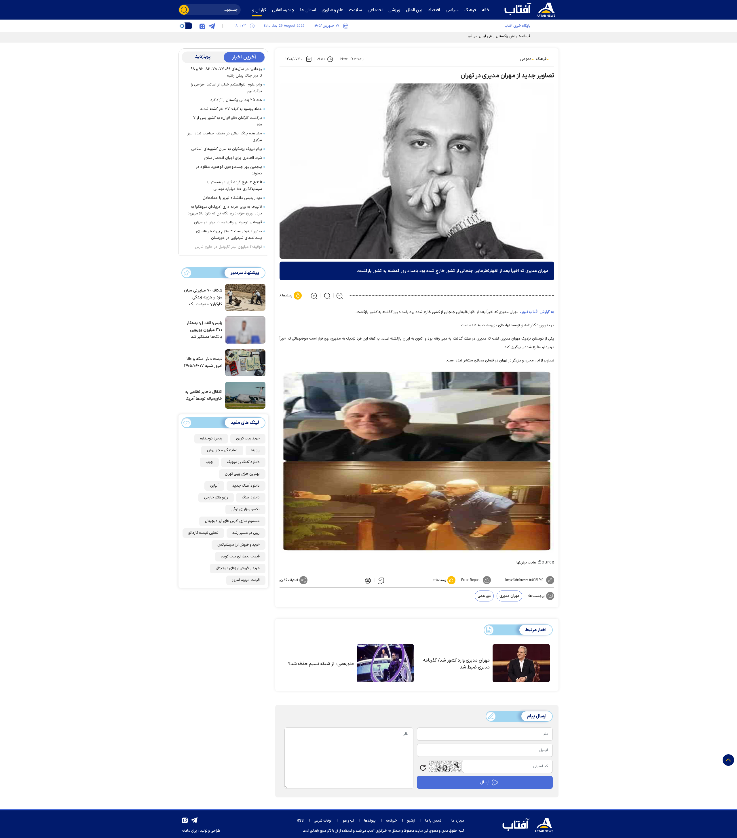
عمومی (525, 59)
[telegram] (211, 26)
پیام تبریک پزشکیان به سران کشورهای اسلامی (226, 149)
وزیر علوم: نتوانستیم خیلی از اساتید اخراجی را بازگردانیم (226, 88)
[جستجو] (184, 10)
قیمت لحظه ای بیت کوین (240, 556)
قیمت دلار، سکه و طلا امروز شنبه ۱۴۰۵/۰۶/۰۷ (203, 362)
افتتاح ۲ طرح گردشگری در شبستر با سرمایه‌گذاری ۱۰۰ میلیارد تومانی (234, 186)
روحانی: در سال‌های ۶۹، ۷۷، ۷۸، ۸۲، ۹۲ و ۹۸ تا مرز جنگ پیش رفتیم (226, 72)
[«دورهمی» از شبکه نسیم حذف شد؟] (385, 663)
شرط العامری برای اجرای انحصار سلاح (233, 158)
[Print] (367, 580)
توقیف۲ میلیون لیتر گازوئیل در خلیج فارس (228, 247)
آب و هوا (348, 821)
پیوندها (370, 821)
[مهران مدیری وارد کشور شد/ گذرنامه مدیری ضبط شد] (521, 663)
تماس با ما (433, 821)
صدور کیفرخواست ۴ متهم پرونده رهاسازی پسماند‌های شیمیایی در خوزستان (229, 234)
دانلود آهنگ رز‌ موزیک (243, 462)
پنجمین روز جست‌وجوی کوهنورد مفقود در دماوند (229, 170)
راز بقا (255, 450)
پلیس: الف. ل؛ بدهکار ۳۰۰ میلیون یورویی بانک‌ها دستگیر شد (204, 330)
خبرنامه (391, 821)
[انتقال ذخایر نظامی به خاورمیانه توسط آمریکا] (243, 395)
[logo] (531, 9)
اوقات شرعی (323, 821)
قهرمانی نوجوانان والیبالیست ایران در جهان (228, 222)
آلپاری (214, 486)
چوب (209, 462)
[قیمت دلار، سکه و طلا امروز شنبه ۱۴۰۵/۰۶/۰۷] (243, 362)
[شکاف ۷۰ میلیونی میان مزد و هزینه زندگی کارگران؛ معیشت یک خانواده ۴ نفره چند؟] (243, 297)
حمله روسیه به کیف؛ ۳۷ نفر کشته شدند (231, 109)
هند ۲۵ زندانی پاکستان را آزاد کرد (236, 100)
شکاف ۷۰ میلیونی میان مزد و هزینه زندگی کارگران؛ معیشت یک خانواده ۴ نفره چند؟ (203, 297)
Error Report (470, 580)
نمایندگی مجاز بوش (222, 450)
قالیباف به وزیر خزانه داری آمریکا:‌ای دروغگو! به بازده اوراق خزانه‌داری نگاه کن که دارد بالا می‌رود (225, 210)
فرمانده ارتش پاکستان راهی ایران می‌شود (498, 36)
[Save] (380, 580)
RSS (300, 821)
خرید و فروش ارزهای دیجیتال (238, 568)
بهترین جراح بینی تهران (242, 474)
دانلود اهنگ (251, 497)
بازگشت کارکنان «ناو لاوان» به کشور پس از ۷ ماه (227, 121)
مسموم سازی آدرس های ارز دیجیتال (232, 521)
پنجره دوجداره (211, 438)
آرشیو (411, 821)
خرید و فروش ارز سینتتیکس (238, 545)
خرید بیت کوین (248, 438)
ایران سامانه (189, 830)
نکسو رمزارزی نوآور (245, 509)
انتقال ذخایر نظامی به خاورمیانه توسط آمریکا (203, 395)
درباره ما (457, 821)
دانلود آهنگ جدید (246, 486)
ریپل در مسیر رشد (246, 533)
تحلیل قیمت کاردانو (203, 533)
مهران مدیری (509, 596)
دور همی (484, 596)
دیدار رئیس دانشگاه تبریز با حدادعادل (232, 198)
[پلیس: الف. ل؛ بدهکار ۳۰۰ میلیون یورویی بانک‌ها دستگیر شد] (243, 329)
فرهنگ (541, 59)
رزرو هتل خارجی (216, 497)
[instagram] (202, 25)
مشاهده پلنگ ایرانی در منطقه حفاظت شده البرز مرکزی (224, 137)
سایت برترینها (526, 562)
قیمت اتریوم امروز (246, 580)
